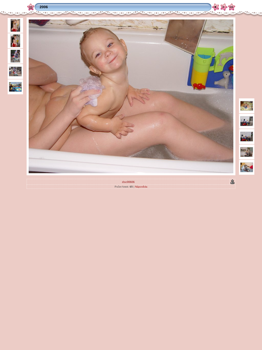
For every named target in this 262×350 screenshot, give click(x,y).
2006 (44, 7)
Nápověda (141, 186)
